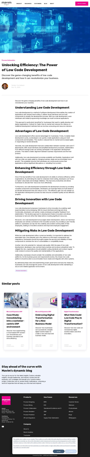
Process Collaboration (30, 408)
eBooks (71, 411)
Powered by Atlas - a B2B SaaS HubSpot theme (45, 455)
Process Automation (21, 270)
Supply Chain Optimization (51, 418)
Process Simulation (29, 411)
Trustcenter (27, 435)
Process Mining (28, 405)
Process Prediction (29, 414)
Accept (59, 451)
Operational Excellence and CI (52, 408)
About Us (26, 429)
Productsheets (73, 408)
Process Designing (29, 402)
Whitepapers (72, 418)
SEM (45, 411)
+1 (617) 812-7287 (10, 412)
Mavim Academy (28, 432)
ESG (45, 405)
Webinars (71, 405)
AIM (45, 414)
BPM (45, 402)
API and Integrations (29, 418)
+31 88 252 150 (9, 422)
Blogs (70, 414)
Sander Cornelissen (18, 85)
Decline (71, 451)
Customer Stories (74, 402)
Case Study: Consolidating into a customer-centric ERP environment (15, 321)
